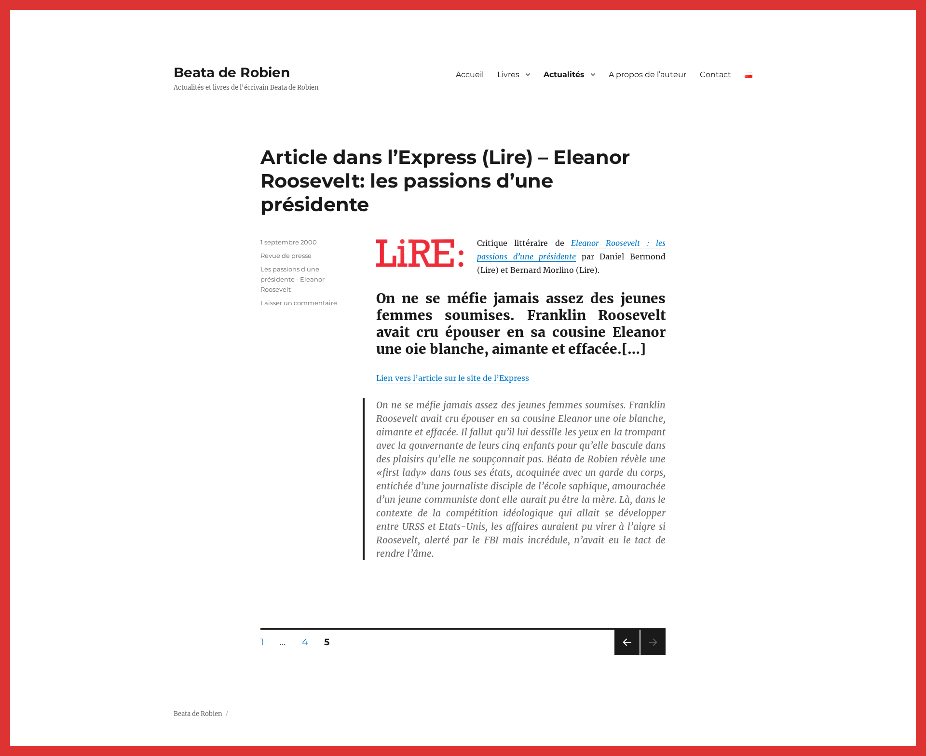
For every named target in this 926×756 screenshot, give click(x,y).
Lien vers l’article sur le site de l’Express (452, 378)
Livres (508, 74)
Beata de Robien (232, 72)
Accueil (470, 74)
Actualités (564, 74)
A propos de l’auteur (647, 74)
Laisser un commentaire (298, 303)
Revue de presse (286, 255)
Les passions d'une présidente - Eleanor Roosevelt (292, 279)
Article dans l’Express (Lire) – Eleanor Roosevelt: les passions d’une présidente (445, 180)
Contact (715, 74)
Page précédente (625, 654)
